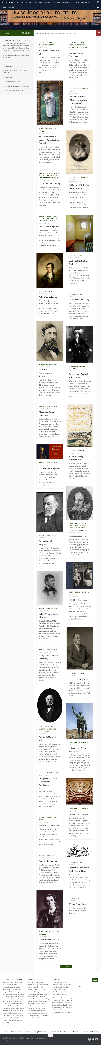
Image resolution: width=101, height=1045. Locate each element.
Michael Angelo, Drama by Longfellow (17, 86)
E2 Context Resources (42, 2)
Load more (66, 966)
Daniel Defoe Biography (49, 468)
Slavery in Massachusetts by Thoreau (47, 373)
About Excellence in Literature (13, 28)
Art (70, 899)
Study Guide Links (7, 2)
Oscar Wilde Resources (49, 939)
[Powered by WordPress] (10, 1041)
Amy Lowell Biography (49, 226)
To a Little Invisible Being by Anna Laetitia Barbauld (49, 140)
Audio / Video (43, 43)
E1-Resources (80, 528)
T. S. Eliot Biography (78, 600)
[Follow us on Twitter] (26, 33)
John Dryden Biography (49, 861)
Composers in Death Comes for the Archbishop (48, 781)
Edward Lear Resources (49, 825)
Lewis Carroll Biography (49, 183)
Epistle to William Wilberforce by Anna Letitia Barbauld (78, 100)
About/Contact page (58, 1012)
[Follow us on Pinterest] (23, 33)
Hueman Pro (23, 1041)
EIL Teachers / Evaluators (58, 1032)
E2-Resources (54, 43)
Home (4, 1032)
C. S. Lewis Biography (78, 679)
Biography (72, 43)
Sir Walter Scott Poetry (79, 299)
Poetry (51, 45)
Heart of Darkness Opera (80, 814)
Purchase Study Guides (91, 1032)
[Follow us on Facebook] (29, 33)
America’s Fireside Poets (12, 82)
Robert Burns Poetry (48, 297)
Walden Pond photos (78, 904)
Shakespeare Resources (79, 535)
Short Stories (44, 731)
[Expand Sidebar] (98, 33)
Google (79, 986)
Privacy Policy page (58, 1007)
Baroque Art (9, 77)
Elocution (53, 364)
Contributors (75, 1032)
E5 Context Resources (8, 7)
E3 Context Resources (61, 2)
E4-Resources (43, 45)
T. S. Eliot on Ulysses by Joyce (14, 91)
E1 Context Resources (23, 2)
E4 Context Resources (80, 2)
